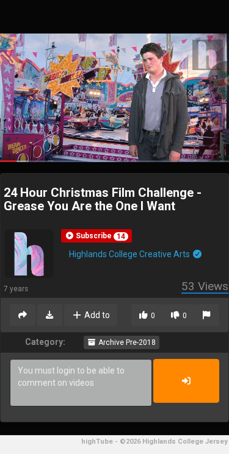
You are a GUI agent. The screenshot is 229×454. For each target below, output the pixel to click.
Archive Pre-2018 (126, 342)
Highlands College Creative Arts (130, 254)
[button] (96, 236)
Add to (96, 315)
